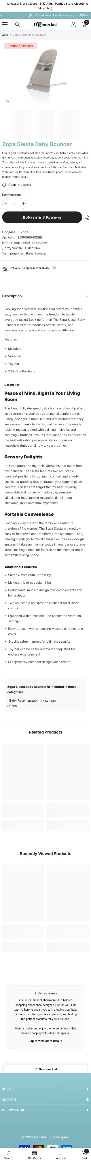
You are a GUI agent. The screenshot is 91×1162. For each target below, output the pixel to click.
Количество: (11, 194)
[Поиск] (17, 24)
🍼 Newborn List (45, 1069)
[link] (23, 812)
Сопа (13, 706)
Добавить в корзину (42, 217)
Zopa (24, 232)
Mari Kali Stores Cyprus (51, 1137)
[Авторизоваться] (73, 24)
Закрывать (87, 4)
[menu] (5, 24)
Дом (5, 34)
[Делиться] (85, 217)
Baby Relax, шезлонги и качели (32, 700)
